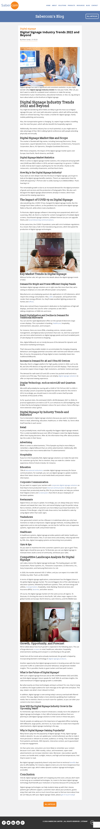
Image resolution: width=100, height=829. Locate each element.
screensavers (43, 493)
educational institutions (34, 470)
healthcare (57, 323)
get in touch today (67, 795)
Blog (88, 5)
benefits (73, 762)
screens (37, 649)
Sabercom (12, 5)
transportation (31, 587)
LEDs (51, 297)
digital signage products (57, 659)
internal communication (56, 488)
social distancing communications (41, 220)
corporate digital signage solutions (64, 485)
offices (31, 302)
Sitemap (84, 821)
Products (71, 5)
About (54, 5)
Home (48, 5)
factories (36, 589)
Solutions (62, 5)
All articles (92, 16)
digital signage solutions (67, 376)
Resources (81, 5)
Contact (94, 5)
